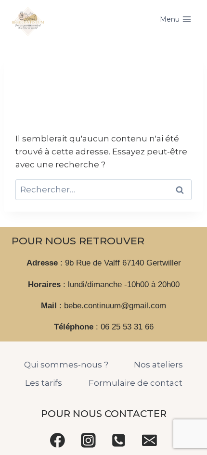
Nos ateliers (158, 364)
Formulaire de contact (135, 383)
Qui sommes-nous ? (66, 364)
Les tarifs (43, 383)
